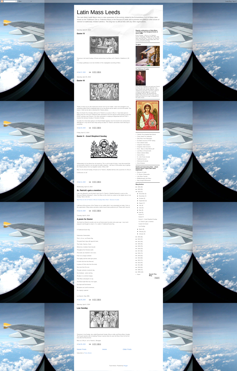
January (141, 234)
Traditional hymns (142, 159)
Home (104, 349)
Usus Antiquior (141, 163)
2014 (139, 258)
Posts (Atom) (87, 353)
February (141, 231)
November (142, 196)
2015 (139, 255)
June (140, 207)
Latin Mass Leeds (98, 12)
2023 (139, 237)
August (141, 203)
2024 (139, 191)
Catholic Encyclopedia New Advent (146, 134)
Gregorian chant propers (143, 144)
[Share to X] (96, 72)
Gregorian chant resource (144, 146)
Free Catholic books (142, 142)
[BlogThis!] (95, 72)
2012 (139, 262)
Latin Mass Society (142, 176)
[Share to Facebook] (98, 72)
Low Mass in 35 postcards (144, 151)
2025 (139, 189)
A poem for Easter (85, 219)
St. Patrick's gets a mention (89, 190)
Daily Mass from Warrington (144, 138)
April (140, 212)
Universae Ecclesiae (142, 161)
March (141, 229)
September (142, 200)
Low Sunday (82, 308)
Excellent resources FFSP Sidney (146, 140)
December (142, 193)
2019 (139, 246)
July (140, 205)
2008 (139, 272)
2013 (139, 260)
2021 (139, 241)
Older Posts (127, 349)
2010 (139, 267)
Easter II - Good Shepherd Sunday (92, 136)
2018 (139, 248)
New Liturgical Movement (144, 180)
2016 (139, 253)
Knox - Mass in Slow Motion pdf (145, 148)
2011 (139, 265)
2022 (139, 239)
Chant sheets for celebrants (144, 136)
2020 (139, 244)
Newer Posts (81, 349)
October (141, 198)
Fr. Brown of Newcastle (143, 174)
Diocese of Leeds (141, 172)
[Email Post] (89, 72)
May (140, 210)
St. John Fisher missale (143, 157)
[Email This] (93, 72)
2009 (139, 269)
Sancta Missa (141, 155)
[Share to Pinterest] (100, 72)
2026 (139, 187)
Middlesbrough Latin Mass (144, 178)
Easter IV (81, 33)
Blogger (126, 365)
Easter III (81, 81)
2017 (139, 251)
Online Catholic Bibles (143, 153)
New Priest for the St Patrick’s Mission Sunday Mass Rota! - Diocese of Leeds (98, 199)
